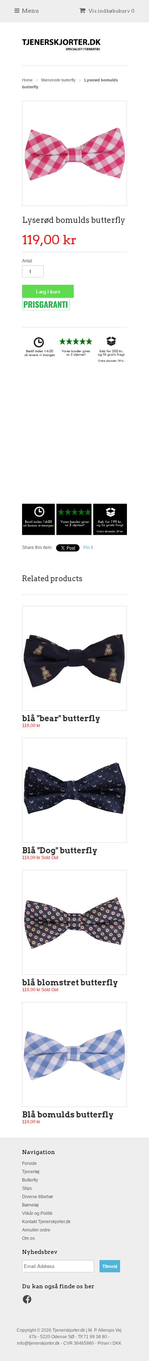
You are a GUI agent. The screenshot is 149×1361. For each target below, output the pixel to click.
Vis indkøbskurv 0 (111, 11)
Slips (27, 1188)
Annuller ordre (36, 1230)
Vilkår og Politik (37, 1213)
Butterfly (30, 1180)
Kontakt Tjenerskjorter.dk (46, 1221)
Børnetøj (30, 1205)
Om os (28, 1238)
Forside (29, 1163)
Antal (27, 260)
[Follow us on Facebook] (28, 1301)
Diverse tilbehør (37, 1196)
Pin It (88, 547)
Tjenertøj (30, 1171)
